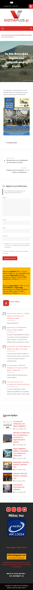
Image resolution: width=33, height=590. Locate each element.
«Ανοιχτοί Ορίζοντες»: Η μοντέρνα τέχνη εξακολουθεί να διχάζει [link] (18, 316)
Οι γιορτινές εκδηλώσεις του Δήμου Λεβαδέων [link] (19, 423)
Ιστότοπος (5, 236)
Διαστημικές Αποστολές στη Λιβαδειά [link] (18, 487)
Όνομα (5, 219)
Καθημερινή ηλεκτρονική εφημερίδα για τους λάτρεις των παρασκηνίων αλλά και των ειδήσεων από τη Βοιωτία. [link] (16, 564)
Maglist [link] (9, 587)
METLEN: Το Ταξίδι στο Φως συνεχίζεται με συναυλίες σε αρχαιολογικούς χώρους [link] (21, 437)
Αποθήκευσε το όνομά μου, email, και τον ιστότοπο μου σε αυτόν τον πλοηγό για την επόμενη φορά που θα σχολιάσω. (17, 245)
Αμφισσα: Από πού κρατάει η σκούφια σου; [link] (20, 475)
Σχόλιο (5, 197)
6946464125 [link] (23, 279)
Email (4, 228)
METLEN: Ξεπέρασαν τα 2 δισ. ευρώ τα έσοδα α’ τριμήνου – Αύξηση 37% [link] (17, 368)
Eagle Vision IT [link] (22, 587)
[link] (31, 6)
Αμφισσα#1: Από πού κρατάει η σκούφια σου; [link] (21, 464)
